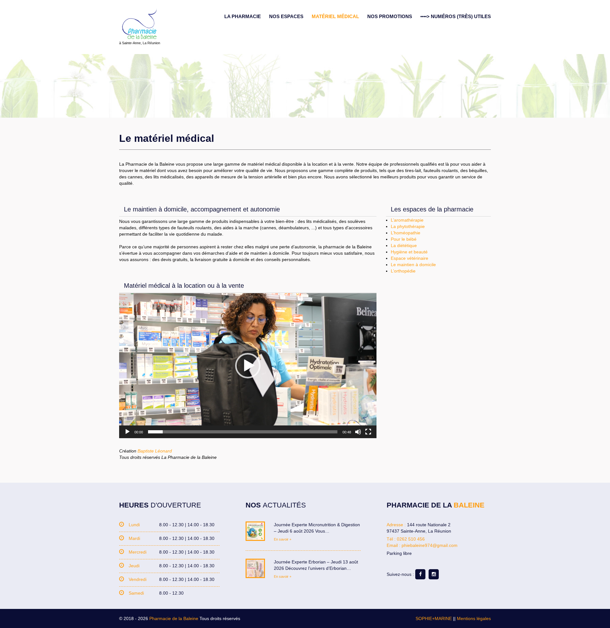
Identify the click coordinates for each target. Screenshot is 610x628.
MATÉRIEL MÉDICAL (335, 16)
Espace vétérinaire (409, 258)
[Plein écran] (368, 432)
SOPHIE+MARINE (434, 618)
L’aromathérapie (407, 220)
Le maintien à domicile (413, 264)
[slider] (242, 431)
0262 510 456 (411, 539)
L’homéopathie (405, 232)
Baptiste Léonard (155, 450)
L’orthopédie (403, 270)
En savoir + (282, 539)
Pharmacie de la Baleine (173, 618)
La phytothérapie (408, 226)
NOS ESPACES (286, 16)
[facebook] (420, 574)
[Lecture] (127, 432)
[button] (248, 365)
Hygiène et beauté (409, 251)
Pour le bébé (404, 239)
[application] (247, 365)
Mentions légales (474, 618)
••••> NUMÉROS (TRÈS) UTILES (455, 16)
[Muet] (358, 432)
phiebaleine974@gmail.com (430, 545)
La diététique (404, 245)
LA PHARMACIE (242, 16)
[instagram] (434, 574)
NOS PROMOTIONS (389, 16)
